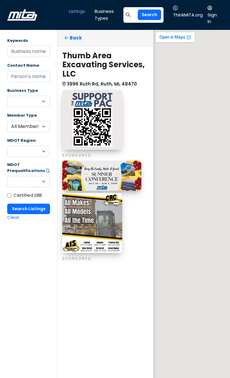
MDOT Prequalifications (26, 167)
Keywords (17, 40)
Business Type (22, 90)
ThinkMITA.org (188, 15)
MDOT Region (21, 140)
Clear (13, 217)
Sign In (212, 18)
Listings (77, 11)
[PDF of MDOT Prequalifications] (48, 170)
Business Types (104, 14)
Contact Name (23, 65)
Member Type (22, 115)
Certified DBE (27, 195)
